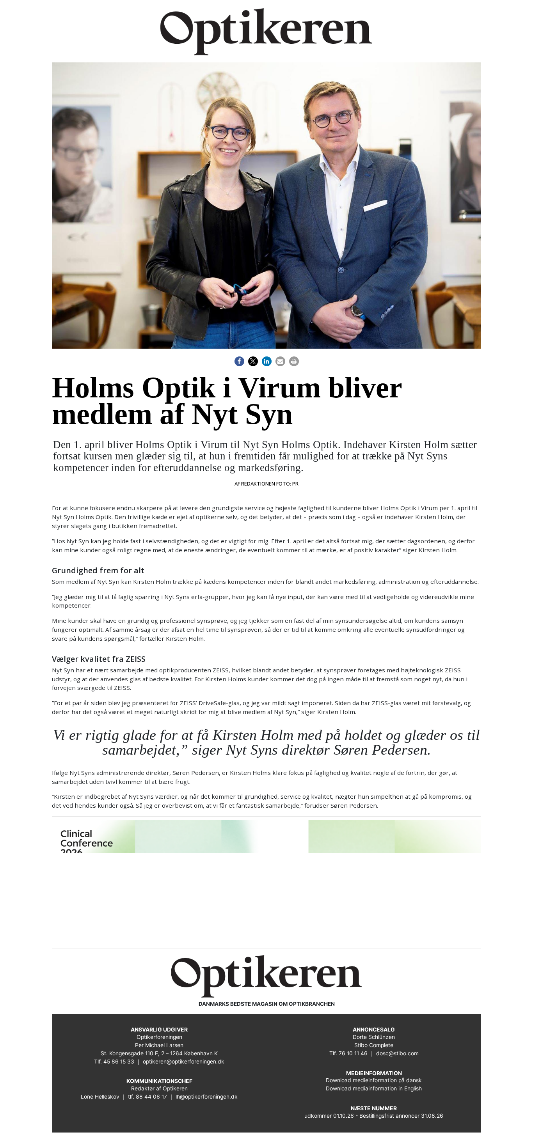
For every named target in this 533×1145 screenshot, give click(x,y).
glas (135, 679)
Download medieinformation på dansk (374, 1080)
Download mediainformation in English (374, 1088)
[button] (239, 361)
